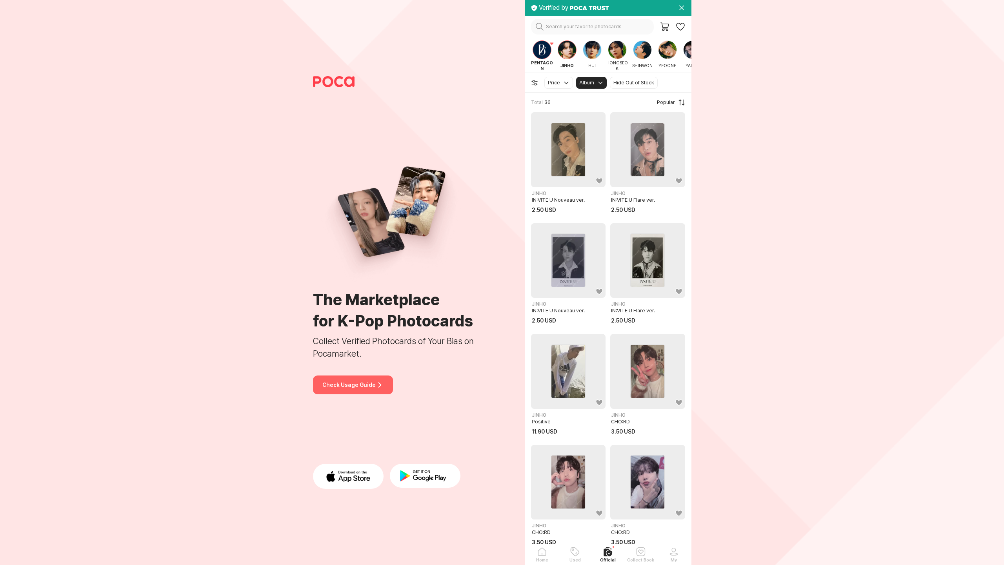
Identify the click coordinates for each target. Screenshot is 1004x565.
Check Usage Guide (349, 385)
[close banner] (681, 7)
